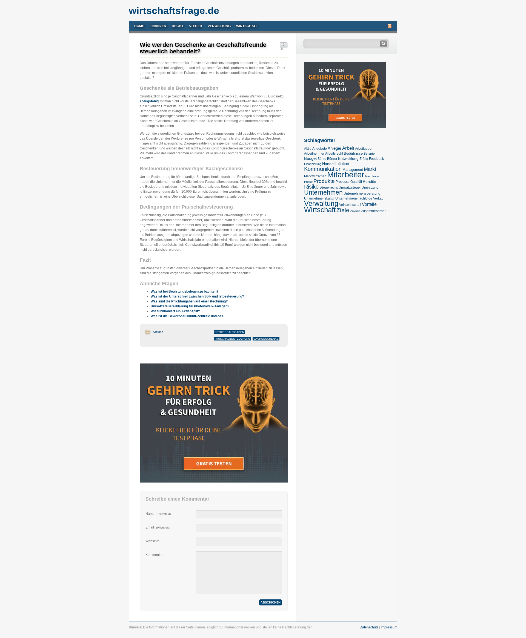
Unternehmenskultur (319, 198)
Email (157, 527)
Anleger (334, 148)
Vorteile (369, 204)
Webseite (152, 541)
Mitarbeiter (345, 174)
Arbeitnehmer (314, 153)
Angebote (319, 148)
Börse (322, 159)
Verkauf (378, 198)
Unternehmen (323, 192)
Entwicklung (348, 158)
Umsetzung (370, 187)
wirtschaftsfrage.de (174, 10)
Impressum (389, 627)
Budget (310, 158)
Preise (308, 181)
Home (139, 26)
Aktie (307, 148)
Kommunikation (323, 169)
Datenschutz (369, 627)
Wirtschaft (247, 26)
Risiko (311, 187)
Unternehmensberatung (362, 193)
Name (158, 514)
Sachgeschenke (266, 338)
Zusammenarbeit (373, 211)
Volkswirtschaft (350, 204)
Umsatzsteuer (350, 187)
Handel (328, 163)
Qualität (356, 181)
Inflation (342, 163)
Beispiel (370, 153)
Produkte (324, 181)
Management (352, 170)
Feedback (376, 159)
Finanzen (158, 26)
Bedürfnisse (353, 153)
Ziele (342, 210)
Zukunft (355, 211)
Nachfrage (372, 176)
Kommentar (154, 555)
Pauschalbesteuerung (232, 338)
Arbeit (348, 148)
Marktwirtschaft (315, 176)
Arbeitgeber (364, 148)
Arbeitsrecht (334, 153)
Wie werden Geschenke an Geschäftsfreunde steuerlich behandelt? (203, 48)
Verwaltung (219, 26)
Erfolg (363, 158)
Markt (370, 169)
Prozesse (343, 181)
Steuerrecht (328, 187)
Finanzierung (312, 164)
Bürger (332, 158)
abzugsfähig (149, 101)
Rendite (369, 181)
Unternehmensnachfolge (353, 198)
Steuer (195, 26)
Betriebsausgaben (229, 332)
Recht (177, 26)
